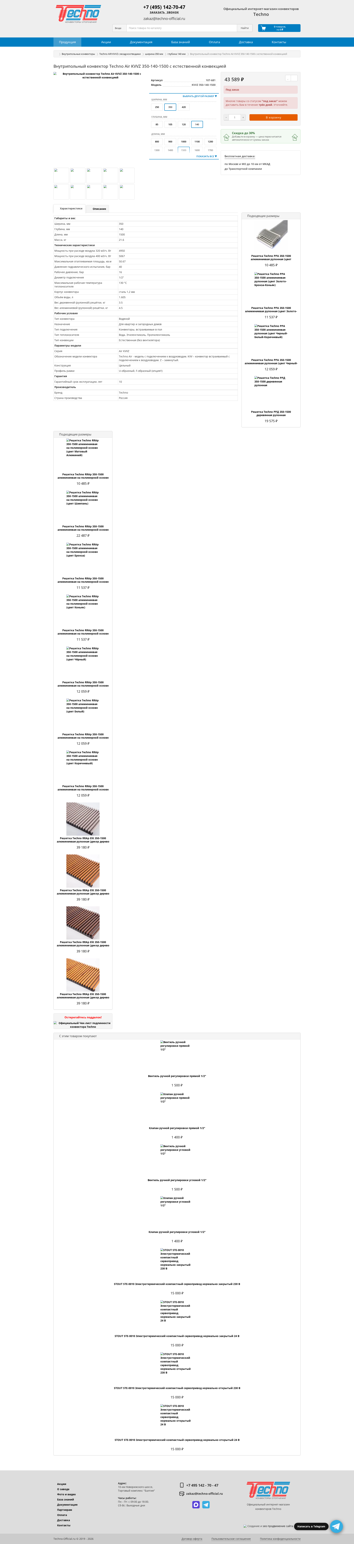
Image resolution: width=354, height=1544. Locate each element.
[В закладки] (288, 78)
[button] (196, 1504)
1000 (183, 141)
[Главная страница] (56, 54)
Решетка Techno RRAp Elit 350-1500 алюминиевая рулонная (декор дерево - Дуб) (83, 894)
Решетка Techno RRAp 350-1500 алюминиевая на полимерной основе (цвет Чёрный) (83, 686)
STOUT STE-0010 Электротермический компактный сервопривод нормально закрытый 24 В (177, 1336)
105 (170, 124)
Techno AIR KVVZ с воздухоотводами (120, 54)
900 (170, 141)
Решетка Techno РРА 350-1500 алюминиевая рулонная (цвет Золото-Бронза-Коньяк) (271, 311)
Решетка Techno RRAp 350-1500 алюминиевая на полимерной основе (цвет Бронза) (83, 582)
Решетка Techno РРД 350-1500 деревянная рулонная (271, 413)
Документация (67, 1504)
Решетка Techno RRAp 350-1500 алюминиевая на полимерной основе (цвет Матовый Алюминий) (83, 478)
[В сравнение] (294, 78)
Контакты (63, 1525)
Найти (245, 28)
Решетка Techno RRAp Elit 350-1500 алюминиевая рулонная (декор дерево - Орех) (83, 945)
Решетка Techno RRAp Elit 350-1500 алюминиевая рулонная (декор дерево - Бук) (83, 842)
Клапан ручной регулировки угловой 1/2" (177, 1232)
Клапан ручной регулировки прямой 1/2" (177, 1128)
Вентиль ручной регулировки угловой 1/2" (177, 1180)
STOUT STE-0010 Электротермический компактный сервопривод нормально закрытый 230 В (177, 1284)
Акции (61, 1484)
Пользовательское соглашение (231, 1538)
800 (157, 141)
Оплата (62, 1515)
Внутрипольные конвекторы (78, 54)
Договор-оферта (192, 1538)
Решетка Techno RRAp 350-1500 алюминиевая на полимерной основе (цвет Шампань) (83, 530)
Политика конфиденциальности (280, 1538)
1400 (170, 150)
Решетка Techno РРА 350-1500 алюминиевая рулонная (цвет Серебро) (271, 259)
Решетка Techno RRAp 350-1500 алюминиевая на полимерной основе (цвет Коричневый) (83, 790)
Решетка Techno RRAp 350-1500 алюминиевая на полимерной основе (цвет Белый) (83, 738)
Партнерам (64, 1510)
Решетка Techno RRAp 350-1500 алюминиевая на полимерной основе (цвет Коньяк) (83, 634)
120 (184, 124)
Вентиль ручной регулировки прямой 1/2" (177, 1076)
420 (184, 107)
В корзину (273, 117)
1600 (197, 150)
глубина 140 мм (177, 54)
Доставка (63, 1520)
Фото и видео (66, 1494)
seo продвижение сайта (278, 1526)
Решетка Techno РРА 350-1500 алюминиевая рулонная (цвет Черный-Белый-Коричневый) (271, 363)
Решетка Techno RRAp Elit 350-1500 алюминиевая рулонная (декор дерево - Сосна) (83, 997)
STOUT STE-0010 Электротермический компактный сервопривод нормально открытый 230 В (177, 1388)
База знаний (65, 1499)
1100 (197, 141)
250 (157, 107)
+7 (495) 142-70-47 (164, 7)
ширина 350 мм (154, 54)
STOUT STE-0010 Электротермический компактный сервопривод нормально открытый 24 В (177, 1440)
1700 (210, 150)
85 (157, 124)
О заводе (63, 1489)
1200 (210, 141)
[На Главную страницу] (78, 14)
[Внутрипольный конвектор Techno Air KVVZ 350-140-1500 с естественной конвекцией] (100, 119)
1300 (156, 150)
